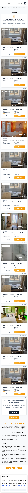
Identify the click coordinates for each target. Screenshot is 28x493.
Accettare (22, 490)
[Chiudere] (25, 16)
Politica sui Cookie (6, 485)
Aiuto (14, 472)
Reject (14, 490)
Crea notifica (14, 412)
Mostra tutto (14, 417)
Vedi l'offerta (20, 54)
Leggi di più (5, 490)
